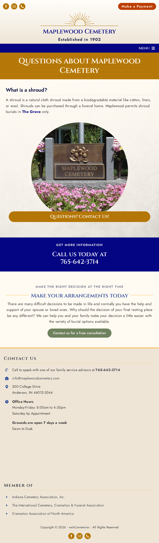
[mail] (14, 6)
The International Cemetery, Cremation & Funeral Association (58, 505)
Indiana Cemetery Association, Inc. (38, 496)
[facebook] (6, 6)
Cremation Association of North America (43, 513)
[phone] (22, 6)
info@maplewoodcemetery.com (36, 378)
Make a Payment (137, 6)
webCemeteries (79, 527)
